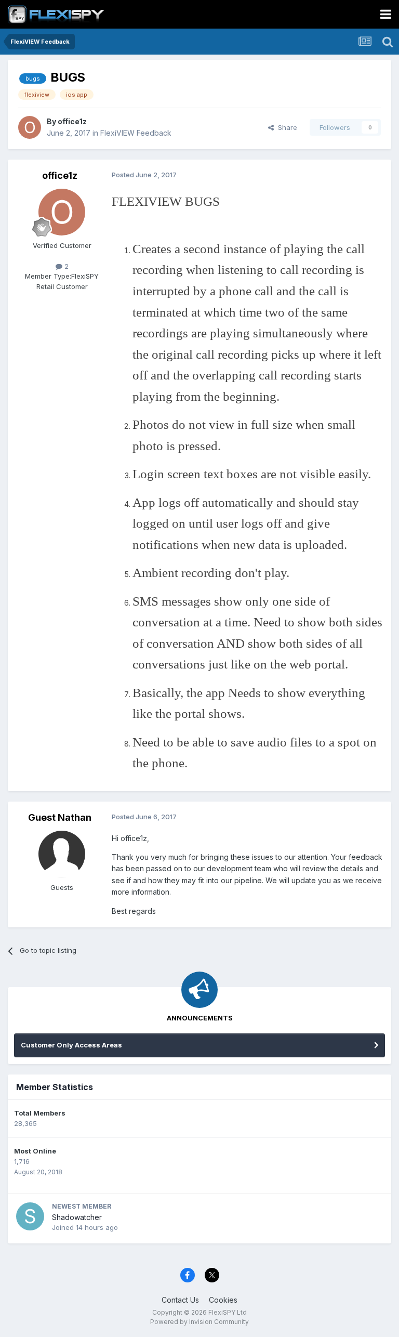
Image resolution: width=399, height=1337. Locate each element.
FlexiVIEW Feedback (135, 132)
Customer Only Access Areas (71, 1045)
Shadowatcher (77, 1217)
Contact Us (180, 1299)
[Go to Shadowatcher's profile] (30, 1216)
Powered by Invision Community (199, 1322)
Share (285, 127)
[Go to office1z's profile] (29, 127)
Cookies (223, 1299)
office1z (72, 121)
